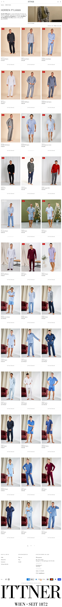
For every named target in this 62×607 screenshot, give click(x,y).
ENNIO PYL (3, 188)
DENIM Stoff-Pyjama (25, 102)
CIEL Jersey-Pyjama (4, 59)
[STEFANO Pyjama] (31, 429)
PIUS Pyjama (44, 231)
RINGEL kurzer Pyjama (5, 317)
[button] (1, 2)
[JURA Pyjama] (31, 472)
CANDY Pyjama (4, 360)
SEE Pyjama (3, 102)
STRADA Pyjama (45, 274)
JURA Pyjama (23, 489)
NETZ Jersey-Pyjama (25, 59)
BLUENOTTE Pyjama (25, 145)
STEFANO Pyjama (24, 446)
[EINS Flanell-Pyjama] (10, 257)
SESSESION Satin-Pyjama (46, 102)
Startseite (2, 5)
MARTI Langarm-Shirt (46, 188)
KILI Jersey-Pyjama (4, 231)
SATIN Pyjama (24, 360)
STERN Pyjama (44, 403)
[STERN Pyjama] (51, 386)
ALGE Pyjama (24, 188)
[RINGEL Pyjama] (31, 300)
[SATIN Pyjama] (31, 343)
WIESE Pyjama (24, 231)
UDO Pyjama (23, 274)
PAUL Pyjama (44, 532)
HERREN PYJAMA (8, 5)
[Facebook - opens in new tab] (6, 579)
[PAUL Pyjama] (51, 515)
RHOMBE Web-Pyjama (5, 145)
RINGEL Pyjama (24, 317)
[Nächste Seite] (34, 545)
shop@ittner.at (41, 573)
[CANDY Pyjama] (10, 343)
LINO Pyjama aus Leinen (46, 145)
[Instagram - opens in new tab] (9, 579)
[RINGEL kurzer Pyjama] (10, 300)
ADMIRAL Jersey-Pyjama (46, 59)
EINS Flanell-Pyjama (5, 274)
